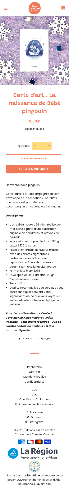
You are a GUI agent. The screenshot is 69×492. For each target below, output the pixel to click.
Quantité (24, 146)
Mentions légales (34, 377)
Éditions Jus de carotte (40, 430)
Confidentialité (34, 382)
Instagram (36, 422)
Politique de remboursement (34, 404)
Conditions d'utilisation (34, 399)
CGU (35, 394)
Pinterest (36, 417)
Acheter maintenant (33, 169)
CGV (35, 390)
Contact (34, 372)
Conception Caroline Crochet (34, 434)
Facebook (36, 412)
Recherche (34, 367)
